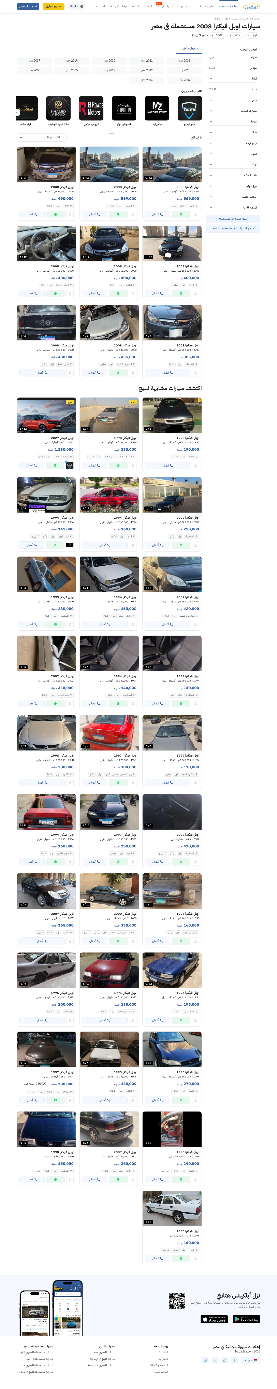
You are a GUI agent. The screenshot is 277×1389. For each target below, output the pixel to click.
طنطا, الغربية (63, 695)
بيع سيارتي (52, 6)
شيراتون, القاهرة (62, 285)
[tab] (189, 49)
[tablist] (109, 49)
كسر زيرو (35, 536)
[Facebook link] (234, 1360)
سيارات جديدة (207, 6)
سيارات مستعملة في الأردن (39, 1359)
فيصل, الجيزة (189, 932)
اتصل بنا (163, 1359)
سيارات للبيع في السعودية (102, 1365)
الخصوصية (161, 1372)
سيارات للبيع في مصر (104, 1352)
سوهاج (66, 1091)
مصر (250, 1360)
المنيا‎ (130, 536)
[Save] (147, 151)
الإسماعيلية (190, 364)
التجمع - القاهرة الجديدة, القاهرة (118, 456)
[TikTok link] (224, 1360)
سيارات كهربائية (164, 6)
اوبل (182, 205)
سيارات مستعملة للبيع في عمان (36, 1372)
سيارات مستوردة (186, 6)
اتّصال (155, 214)
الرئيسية (163, 1352)
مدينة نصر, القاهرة (187, 616)
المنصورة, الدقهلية (124, 364)
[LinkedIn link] (215, 1360)
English (74, 6)
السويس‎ (191, 205)
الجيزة (129, 853)
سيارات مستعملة (228, 6)
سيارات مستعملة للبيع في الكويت (35, 1352)
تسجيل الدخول (28, 6)
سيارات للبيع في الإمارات (102, 1359)
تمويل (41, 1091)
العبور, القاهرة (63, 364)
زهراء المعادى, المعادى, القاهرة (119, 774)
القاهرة (66, 205)
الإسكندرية (190, 536)
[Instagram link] (205, 1360)
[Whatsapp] (181, 214)
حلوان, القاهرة (63, 853)
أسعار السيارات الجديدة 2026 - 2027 (233, 228)
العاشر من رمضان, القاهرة (121, 932)
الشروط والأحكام (158, 1365)
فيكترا (174, 205)
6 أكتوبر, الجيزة (125, 616)
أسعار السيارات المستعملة (233, 219)
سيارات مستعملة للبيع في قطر (37, 1365)
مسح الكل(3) (200, 35)
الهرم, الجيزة (64, 536)
